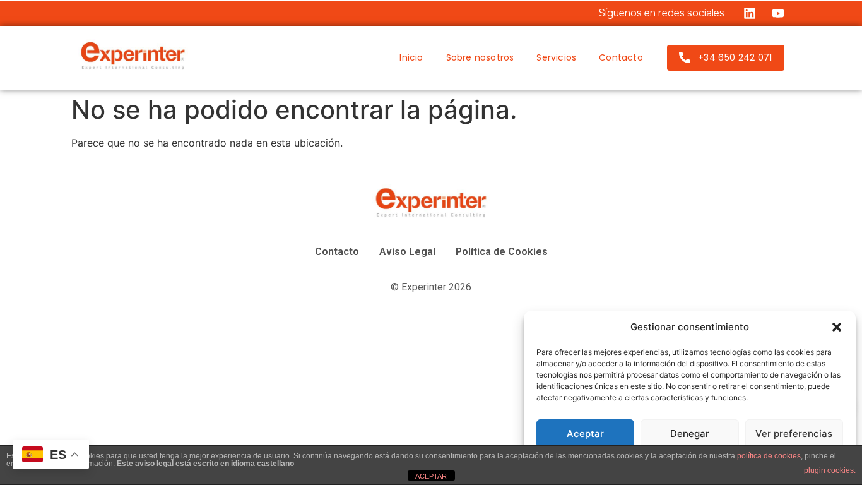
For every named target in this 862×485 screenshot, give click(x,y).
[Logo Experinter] (133, 56)
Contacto (621, 57)
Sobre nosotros (480, 57)
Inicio (411, 57)
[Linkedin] (749, 13)
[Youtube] (778, 13)
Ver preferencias (793, 434)
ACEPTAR (431, 476)
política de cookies (769, 456)
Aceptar (585, 434)
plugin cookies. (830, 470)
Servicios (556, 57)
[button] (836, 327)
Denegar (689, 434)
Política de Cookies (502, 252)
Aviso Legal (407, 252)
